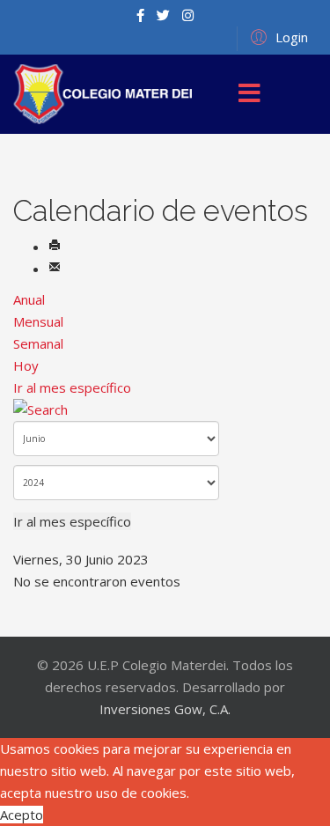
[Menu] (250, 94)
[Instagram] (188, 15)
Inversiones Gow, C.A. (165, 709)
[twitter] (163, 15)
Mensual (38, 321)
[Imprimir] (54, 246)
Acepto (21, 814)
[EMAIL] (54, 268)
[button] (277, 36)
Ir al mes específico (72, 387)
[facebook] (140, 15)
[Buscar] (165, 410)
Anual (29, 299)
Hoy (26, 365)
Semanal (38, 343)
